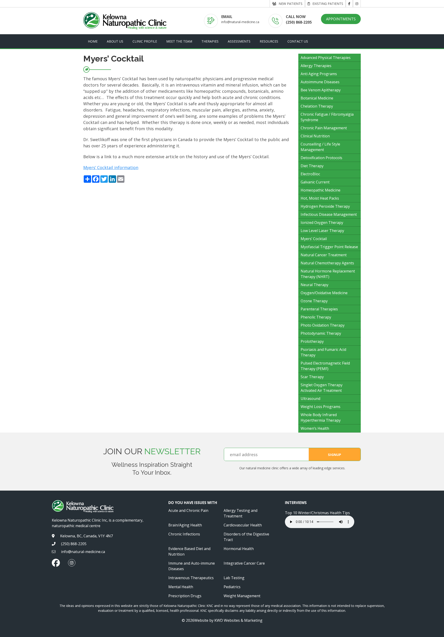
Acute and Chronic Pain (188, 510)
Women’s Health (315, 428)
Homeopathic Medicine (320, 190)
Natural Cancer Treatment (324, 254)
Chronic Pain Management (324, 127)
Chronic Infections (184, 534)
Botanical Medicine (317, 98)
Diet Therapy (312, 165)
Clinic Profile (145, 41)
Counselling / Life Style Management (320, 147)
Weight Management (242, 595)
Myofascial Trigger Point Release (329, 246)
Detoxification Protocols (321, 157)
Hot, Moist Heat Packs (320, 198)
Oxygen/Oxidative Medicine (324, 292)
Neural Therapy (314, 284)
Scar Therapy (312, 376)
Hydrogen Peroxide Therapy (325, 206)
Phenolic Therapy (316, 317)
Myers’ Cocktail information (110, 167)
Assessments (239, 41)
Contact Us (297, 41)
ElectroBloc (310, 173)
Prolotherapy (312, 341)
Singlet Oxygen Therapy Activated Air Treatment (321, 387)
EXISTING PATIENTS (327, 3)
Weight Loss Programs (320, 406)
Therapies (210, 41)
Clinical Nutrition (315, 136)
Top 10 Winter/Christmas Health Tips (317, 512)
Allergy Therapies (316, 65)
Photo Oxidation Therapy (323, 325)
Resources (269, 41)
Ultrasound (310, 398)
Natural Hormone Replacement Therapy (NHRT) (328, 274)
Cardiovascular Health (243, 525)
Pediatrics (232, 586)
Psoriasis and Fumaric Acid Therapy (323, 352)
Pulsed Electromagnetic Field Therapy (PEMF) (325, 366)
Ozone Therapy (314, 300)
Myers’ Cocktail (314, 238)
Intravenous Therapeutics (191, 577)
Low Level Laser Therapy (322, 230)
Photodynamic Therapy (321, 333)
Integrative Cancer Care (244, 563)
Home (93, 41)
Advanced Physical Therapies (326, 57)
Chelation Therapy (317, 106)
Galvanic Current (315, 182)
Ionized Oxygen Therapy (322, 222)
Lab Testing (234, 577)
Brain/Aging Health (185, 525)
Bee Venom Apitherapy (321, 90)
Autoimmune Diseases (320, 81)
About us (115, 41)
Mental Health (180, 586)
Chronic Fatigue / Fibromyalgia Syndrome (327, 117)
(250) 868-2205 (299, 22)
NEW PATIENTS (290, 3)
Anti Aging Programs (319, 73)
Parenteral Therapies (319, 309)
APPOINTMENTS (341, 19)
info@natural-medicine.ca (240, 22)
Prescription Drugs (184, 595)
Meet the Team (179, 41)
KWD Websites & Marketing (238, 620)
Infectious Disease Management (329, 214)
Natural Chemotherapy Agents (327, 263)
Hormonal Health (239, 548)
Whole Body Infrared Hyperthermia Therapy (321, 417)
